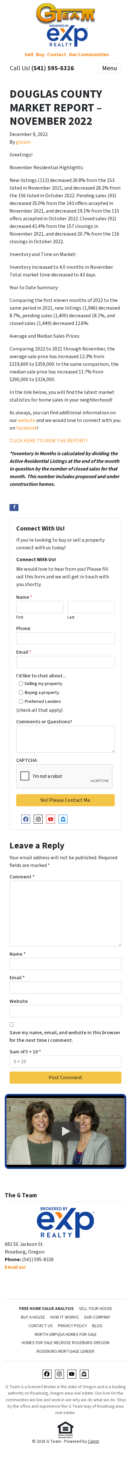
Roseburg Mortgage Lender (65, 1351)
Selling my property (43, 683)
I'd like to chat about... (41, 675)
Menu (109, 68)
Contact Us (41, 1326)
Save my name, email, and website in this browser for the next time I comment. (65, 1036)
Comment (22, 876)
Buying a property (41, 692)
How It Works (64, 1317)
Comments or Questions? (44, 721)
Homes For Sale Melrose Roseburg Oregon (65, 1343)
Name (24, 597)
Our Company (97, 1317)
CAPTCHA (26, 760)
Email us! (15, 1267)
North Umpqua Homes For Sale (66, 1334)
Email (23, 652)
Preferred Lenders (42, 701)
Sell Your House (95, 1309)
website (26, 420)
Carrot (93, 1441)
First (19, 617)
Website (19, 1001)
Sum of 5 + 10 (25, 1051)
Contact (56, 54)
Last (70, 617)
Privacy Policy (72, 1326)
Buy (40, 54)
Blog (97, 1326)
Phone (23, 628)
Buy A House (33, 1317)
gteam (23, 142)
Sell (28, 54)
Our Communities (89, 54)
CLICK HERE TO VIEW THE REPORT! (48, 440)
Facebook (26, 428)
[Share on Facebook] (14, 507)
